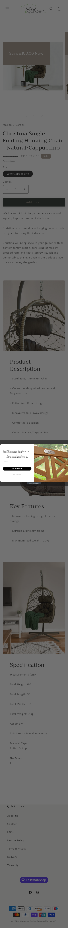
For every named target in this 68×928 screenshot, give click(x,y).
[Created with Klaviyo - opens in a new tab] (34, 483)
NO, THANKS (17, 474)
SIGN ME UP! (17, 468)
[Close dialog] (66, 446)
